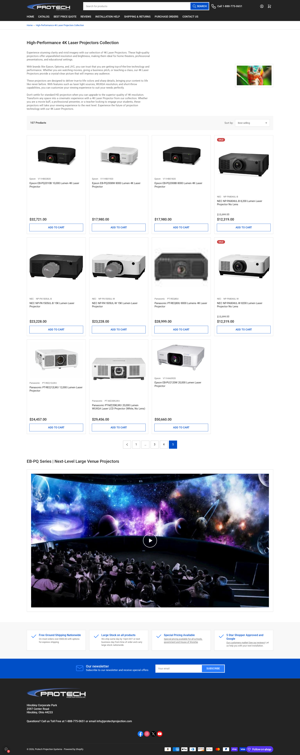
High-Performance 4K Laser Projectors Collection (60, 25)
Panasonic (160, 298)
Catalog (43, 16)
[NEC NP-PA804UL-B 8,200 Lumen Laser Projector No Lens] (243, 165)
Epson (33, 178)
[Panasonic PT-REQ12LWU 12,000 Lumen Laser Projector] (56, 360)
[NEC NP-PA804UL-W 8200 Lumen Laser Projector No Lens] (243, 267)
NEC (219, 196)
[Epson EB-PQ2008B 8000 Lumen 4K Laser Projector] (181, 156)
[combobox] (146, 6)
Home (30, 16)
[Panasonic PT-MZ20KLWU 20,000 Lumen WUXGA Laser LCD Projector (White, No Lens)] (118, 369)
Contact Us (190, 16)
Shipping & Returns (137, 16)
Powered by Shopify (73, 749)
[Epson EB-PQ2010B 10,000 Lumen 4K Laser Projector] (56, 156)
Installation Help (107, 16)
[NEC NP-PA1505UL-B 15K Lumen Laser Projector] (56, 267)
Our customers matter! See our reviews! (245, 642)
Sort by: (228, 123)
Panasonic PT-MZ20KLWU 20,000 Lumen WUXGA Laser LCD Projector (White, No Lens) (118, 407)
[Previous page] (127, 444)
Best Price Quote (65, 16)
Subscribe (213, 668)
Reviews (86, 16)
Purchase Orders (166, 16)
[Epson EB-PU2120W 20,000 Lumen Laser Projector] (181, 357)
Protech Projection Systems (48, 749)
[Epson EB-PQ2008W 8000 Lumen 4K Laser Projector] (118, 156)
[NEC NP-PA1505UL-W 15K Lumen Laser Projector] (118, 267)
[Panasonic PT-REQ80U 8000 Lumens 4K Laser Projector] (181, 267)
